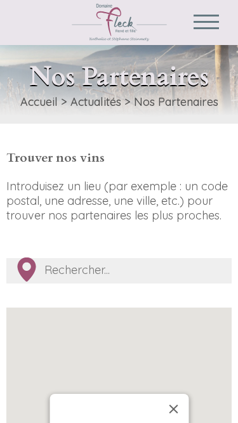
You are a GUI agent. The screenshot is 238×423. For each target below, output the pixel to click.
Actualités (95, 101)
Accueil (39, 101)
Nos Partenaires (176, 101)
